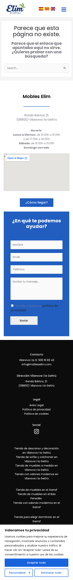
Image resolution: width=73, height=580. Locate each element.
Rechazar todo (51, 573)
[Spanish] (41, 8)
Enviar (24, 320)
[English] (53, 8)
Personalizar (17, 573)
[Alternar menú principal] (64, 9)
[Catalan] (47, 8)
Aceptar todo (36, 563)
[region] (36, 552)
